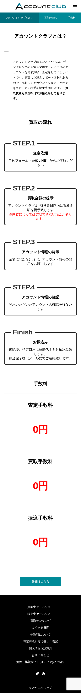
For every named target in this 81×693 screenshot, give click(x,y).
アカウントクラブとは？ (19, 17)
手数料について (40, 634)
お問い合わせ (40, 655)
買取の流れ (50, 17)
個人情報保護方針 (40, 648)
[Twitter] (37, 673)
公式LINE (39, 160)
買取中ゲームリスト (40, 607)
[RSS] (44, 673)
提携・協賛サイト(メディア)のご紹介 (40, 662)
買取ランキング (40, 620)
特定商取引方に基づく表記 (40, 641)
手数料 (71, 17)
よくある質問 (40, 627)
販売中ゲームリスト (40, 613)
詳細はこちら (40, 581)
